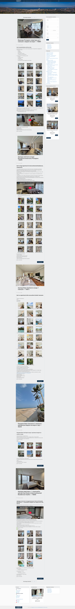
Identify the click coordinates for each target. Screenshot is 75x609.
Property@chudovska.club (19, 599)
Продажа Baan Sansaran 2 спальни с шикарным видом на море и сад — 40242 (30, 425)
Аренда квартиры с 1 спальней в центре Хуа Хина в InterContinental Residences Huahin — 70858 (30, 493)
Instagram (18, 600)
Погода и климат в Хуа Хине (51, 65)
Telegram (18, 592)
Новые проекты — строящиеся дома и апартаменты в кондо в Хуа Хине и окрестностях (51, 56)
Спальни (47, 32)
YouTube (18, 602)
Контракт (47, 25)
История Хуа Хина (49, 66)
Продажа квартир (49, 47)
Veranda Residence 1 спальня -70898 (52, 97)
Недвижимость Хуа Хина (49, 54)
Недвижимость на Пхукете (49, 53)
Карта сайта (45, 607)
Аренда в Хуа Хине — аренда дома (51, 72)
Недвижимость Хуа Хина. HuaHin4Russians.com (37, 607)
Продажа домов (49, 46)
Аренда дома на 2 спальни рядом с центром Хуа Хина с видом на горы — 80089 (37, 598)
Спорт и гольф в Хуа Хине (50, 68)
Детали (56, 101)
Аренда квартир (49, 45)
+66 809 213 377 (18, 595)
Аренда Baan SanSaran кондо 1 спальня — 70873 (28, 288)
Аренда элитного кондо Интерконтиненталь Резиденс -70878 (28, 158)
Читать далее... (40, 133)
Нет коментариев (20, 131)
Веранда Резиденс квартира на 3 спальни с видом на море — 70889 (29, 40)
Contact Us (59, 1)
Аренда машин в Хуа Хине (49, 52)
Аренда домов (49, 44)
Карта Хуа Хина (48, 83)
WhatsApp (18, 591)
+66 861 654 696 (18, 590)
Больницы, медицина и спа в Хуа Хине (52, 69)
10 (34, 17)
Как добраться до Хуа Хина (50, 67)
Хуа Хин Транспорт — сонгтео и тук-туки (52, 64)
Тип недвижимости (49, 18)
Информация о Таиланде (49, 60)
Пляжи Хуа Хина (49, 70)
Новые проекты (49, 48)
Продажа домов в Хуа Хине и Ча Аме (52, 74)
